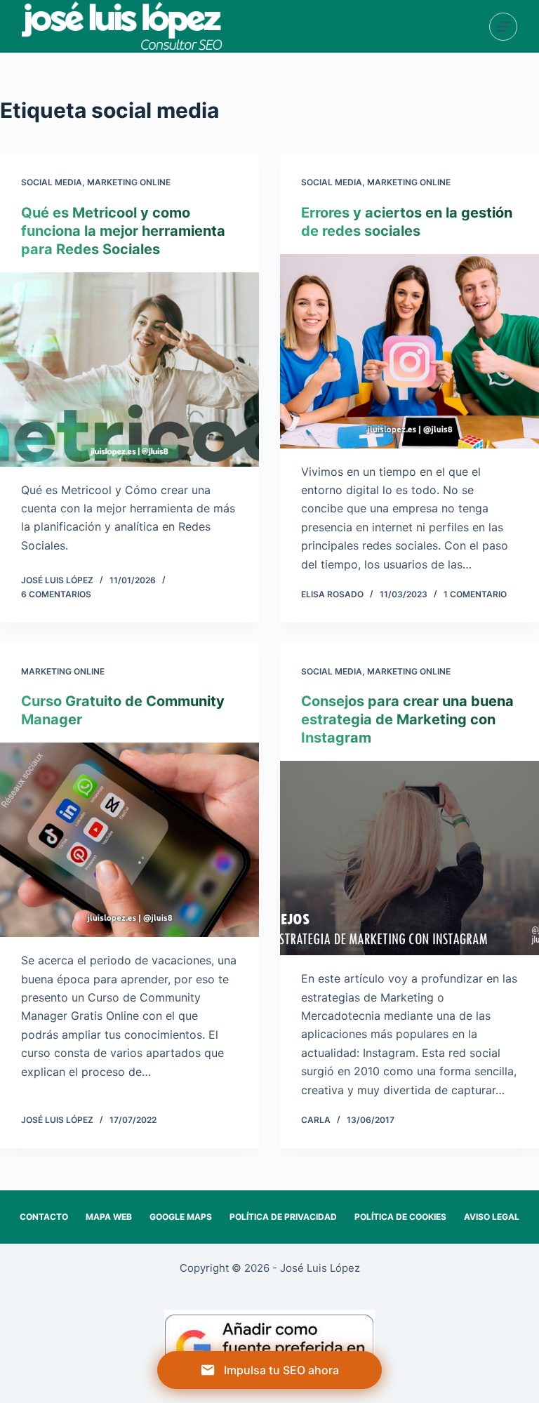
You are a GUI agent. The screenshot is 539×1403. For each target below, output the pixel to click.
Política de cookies (400, 1216)
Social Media (51, 182)
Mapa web (109, 1216)
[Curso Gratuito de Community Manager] (129, 840)
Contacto (44, 1216)
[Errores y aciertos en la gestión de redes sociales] (409, 351)
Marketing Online (129, 182)
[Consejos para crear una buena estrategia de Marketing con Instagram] (409, 858)
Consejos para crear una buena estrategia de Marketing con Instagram (407, 719)
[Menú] (503, 27)
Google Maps (180, 1216)
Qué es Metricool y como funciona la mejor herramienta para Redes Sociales (123, 231)
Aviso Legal (491, 1216)
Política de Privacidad (283, 1216)
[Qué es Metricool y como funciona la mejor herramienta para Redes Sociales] (129, 369)
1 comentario (475, 594)
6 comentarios (56, 594)
